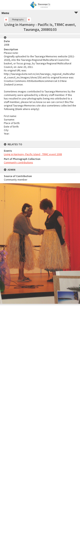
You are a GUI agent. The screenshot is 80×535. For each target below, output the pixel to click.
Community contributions (18, 162)
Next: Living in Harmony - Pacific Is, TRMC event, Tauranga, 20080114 (29, 19)
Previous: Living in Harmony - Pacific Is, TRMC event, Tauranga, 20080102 (6, 19)
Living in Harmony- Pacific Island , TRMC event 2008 (33, 154)
